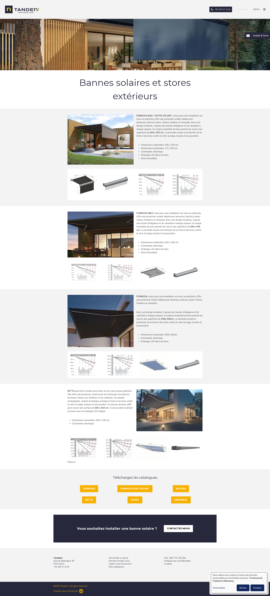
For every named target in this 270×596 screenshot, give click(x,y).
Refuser (243, 588)
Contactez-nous (178, 528)
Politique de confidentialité (177, 561)
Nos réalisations (116, 567)
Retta (89, 500)
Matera (181, 488)
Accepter (257, 588)
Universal (181, 500)
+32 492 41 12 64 (61, 567)
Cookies (168, 564)
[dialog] (239, 582)
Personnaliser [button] (219, 588)
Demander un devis (118, 558)
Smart (135, 500)
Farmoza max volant (135, 488)
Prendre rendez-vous (119, 561)
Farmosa (89, 488)
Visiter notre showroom (120, 564)
